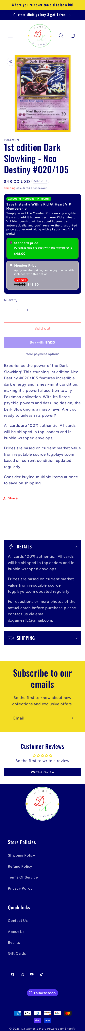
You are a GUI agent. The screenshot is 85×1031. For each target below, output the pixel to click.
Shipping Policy (21, 855)
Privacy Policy (20, 888)
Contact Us (18, 920)
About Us (16, 932)
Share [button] (13, 498)
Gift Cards (17, 953)
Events (14, 942)
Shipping (10, 188)
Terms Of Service (23, 877)
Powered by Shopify (61, 1028)
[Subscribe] (71, 718)
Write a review (42, 772)
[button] (10, 35)
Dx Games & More (33, 1028)
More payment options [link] (43, 354)
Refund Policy (20, 866)
